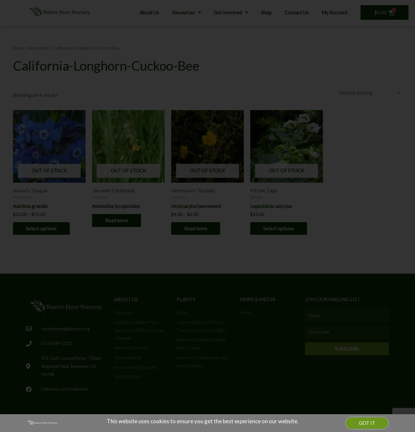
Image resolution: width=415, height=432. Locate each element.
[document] (207, 216)
